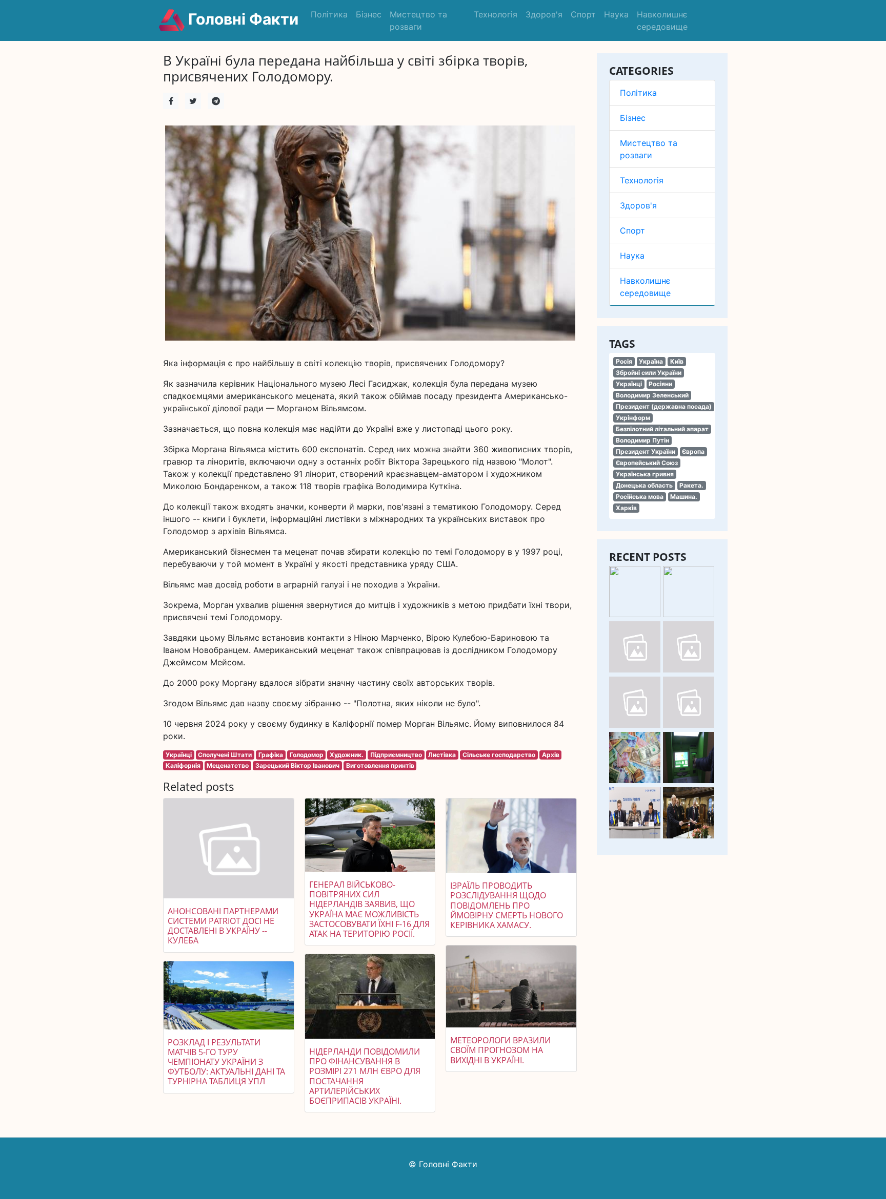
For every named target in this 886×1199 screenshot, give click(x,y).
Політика (329, 14)
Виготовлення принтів (380, 765)
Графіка (270, 755)
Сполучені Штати (225, 755)
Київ (676, 361)
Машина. (683, 496)
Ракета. (691, 485)
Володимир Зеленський (652, 395)
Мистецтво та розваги (418, 20)
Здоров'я (544, 14)
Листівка (442, 755)
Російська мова (639, 496)
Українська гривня (645, 474)
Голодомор (307, 755)
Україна (651, 361)
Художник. (347, 755)
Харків (626, 508)
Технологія (495, 14)
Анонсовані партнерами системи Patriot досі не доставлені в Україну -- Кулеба (223, 926)
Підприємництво (396, 755)
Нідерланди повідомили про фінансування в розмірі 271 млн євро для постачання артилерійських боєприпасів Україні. (364, 1076)
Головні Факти (241, 19)
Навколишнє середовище (662, 20)
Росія (624, 361)
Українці (629, 384)
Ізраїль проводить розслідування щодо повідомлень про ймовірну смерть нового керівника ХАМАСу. (506, 905)
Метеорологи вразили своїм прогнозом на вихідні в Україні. (500, 1050)
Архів (550, 755)
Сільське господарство (498, 755)
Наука (616, 14)
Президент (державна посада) (664, 406)
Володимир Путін (642, 440)
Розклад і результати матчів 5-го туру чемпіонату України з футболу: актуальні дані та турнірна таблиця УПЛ (226, 1062)
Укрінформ (633, 418)
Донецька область (644, 485)
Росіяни (660, 384)
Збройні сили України (648, 372)
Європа (693, 451)
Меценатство (228, 765)
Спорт (583, 14)
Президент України (645, 451)
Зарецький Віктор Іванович (297, 765)
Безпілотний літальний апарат (662, 429)
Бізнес (368, 14)
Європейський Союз (647, 463)
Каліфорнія (183, 765)
